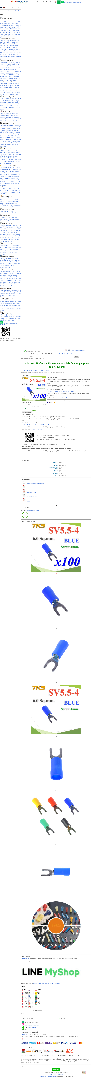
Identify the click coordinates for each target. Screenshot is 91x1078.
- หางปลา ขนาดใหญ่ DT (10, 80)
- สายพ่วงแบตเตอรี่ (15, 141)
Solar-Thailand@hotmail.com (66, 354)
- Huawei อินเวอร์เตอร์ (8, 273)
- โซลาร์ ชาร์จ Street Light (6, 211)
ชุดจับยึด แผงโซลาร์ (7, 288)
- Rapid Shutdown (11, 285)
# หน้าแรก (9, 11)
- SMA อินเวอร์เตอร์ (12, 275)
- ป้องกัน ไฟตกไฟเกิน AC (9, 36)
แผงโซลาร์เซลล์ (6, 215)
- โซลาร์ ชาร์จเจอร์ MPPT (12, 213)
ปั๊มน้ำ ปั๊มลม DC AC (7, 313)
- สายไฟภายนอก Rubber (6, 188)
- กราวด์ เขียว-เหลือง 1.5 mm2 (7, 167)
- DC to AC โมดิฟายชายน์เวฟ (10, 249)
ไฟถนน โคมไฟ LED (7, 223)
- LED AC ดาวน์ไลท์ (11, 237)
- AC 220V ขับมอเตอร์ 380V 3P (8, 258)
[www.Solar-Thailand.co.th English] (4, 7)
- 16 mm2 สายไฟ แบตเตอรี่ (6, 125)
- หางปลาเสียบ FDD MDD (11, 73)
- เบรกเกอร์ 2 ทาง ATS (14, 21)
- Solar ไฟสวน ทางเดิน (8, 236)
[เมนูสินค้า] (59, 2)
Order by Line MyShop (27, 961)
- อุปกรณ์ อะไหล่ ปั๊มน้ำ (14, 318)
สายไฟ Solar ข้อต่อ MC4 (8, 149)
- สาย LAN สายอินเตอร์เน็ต (7, 198)
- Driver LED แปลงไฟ (5, 225)
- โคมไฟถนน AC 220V (14, 229)
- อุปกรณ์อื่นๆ (6, 221)
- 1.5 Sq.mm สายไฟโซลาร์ (6, 150)
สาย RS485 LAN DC (7, 196)
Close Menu (3, 11)
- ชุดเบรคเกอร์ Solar (8, 25)
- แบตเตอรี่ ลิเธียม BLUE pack (13, 139)
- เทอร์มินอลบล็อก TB (8, 87)
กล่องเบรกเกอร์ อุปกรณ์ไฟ (8, 97)
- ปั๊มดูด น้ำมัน (3, 318)
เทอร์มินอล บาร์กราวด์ (6, 82)
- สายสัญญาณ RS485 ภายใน (12, 201)
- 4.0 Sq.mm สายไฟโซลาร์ (13, 152)
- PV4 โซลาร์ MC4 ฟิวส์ (11, 159)
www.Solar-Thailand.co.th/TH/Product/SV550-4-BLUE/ (35, 371)
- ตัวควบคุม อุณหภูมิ (5, 40)
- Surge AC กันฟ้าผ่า (8, 34)
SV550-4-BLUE (25, 958)
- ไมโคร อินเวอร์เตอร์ (5, 271)
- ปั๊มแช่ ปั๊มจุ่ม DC (4, 315)
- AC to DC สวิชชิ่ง (14, 245)
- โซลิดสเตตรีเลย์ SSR (12, 49)
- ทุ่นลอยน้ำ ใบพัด (8, 307)
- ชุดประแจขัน (15, 113)
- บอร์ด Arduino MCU (15, 205)
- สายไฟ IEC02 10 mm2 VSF (9, 183)
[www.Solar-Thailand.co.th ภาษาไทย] (1, 7)
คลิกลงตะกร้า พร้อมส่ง (26, 412)
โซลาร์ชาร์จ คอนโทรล (8, 209)
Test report (29, 501)
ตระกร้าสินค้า (44, 2)
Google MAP (25, 1034)
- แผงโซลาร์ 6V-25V (5, 217)
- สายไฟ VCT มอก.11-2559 (10, 190)
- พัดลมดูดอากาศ (9, 308)
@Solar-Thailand (68, 2)
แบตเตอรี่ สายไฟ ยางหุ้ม (8, 123)
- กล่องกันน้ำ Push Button (8, 107)
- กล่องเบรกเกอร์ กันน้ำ (12, 102)
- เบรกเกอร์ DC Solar (5, 20)
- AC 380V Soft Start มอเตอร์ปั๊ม (12, 263)
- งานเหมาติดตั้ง (6, 219)
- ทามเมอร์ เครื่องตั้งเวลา (8, 52)
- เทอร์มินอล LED (11, 89)
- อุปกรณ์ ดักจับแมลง (11, 119)
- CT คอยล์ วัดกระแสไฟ (9, 42)
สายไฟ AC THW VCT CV (6, 187)
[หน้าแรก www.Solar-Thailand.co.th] (19, 1)
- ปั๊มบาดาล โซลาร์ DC (8, 316)
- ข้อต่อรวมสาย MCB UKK (7, 83)
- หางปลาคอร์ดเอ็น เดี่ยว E (12, 64)
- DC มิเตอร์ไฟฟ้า (10, 44)
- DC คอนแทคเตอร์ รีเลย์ (12, 45)
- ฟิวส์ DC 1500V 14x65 (14, 29)
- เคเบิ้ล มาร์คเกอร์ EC (7, 100)
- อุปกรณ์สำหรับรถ (8, 117)
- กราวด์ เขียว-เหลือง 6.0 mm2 (11, 171)
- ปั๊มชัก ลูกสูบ (17, 316)
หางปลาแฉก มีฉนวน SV (62, 397)
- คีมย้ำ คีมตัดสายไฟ (5, 113)
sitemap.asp (43, 1076)
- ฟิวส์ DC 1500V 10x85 (9, 27)
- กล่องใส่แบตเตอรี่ (9, 144)
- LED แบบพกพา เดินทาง (12, 232)
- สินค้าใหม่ (18, 120)
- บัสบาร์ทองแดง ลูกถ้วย (12, 94)
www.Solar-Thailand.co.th (78, 350)
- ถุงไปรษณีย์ (11, 120)
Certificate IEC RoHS (32, 492)
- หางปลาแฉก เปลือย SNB (9, 69)
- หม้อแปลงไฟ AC (4, 245)
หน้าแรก (31, 2)
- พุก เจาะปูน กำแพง (10, 295)
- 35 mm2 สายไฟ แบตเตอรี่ (13, 127)
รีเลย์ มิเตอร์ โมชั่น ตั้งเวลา (8, 38)
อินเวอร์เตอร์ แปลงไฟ (7, 244)
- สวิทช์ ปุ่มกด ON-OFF (12, 54)
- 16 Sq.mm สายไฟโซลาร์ (11, 156)
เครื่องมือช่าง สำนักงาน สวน (9, 112)
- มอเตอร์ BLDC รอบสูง (15, 301)
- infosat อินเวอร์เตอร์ (12, 284)
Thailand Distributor (31, 496)
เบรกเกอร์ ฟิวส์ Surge (7, 18)
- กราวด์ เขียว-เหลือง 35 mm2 (11, 176)
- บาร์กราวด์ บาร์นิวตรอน (14, 90)
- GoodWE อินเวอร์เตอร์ (10, 280)
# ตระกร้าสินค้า (15, 11)
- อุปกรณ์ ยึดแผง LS (16, 290)
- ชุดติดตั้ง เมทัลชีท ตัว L (6, 292)
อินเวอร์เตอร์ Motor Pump (8, 256)
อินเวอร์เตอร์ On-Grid (7, 269)
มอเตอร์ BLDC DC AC (7, 298)
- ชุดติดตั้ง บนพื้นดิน (10, 293)
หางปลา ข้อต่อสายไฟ (7, 60)
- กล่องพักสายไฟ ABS (8, 105)
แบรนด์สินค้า (36, 2)
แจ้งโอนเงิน (51, 2)
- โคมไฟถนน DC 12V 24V (9, 227)
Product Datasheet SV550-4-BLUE (35, 483)
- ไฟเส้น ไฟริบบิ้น (14, 239)
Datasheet (29, 488)
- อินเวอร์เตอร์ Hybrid (12, 282)
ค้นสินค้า (76, 356)
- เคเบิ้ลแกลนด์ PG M (5, 98)
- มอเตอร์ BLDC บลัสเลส (6, 300)
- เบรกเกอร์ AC (15, 20)
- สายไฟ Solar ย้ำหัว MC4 (13, 161)
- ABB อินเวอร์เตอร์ (8, 278)
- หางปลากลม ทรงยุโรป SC (7, 62)
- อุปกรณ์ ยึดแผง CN (5, 290)
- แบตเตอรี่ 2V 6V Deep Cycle (10, 135)
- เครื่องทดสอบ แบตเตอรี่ (11, 130)
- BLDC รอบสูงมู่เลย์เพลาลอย (7, 303)
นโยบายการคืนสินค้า (52, 1076)
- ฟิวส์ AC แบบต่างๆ (7, 32)
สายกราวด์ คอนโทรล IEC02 (9, 165)
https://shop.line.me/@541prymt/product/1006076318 (46, 983)
